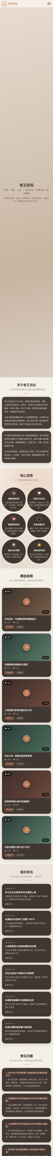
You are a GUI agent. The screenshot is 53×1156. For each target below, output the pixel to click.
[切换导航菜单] (49, 4)
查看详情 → (9, 904)
